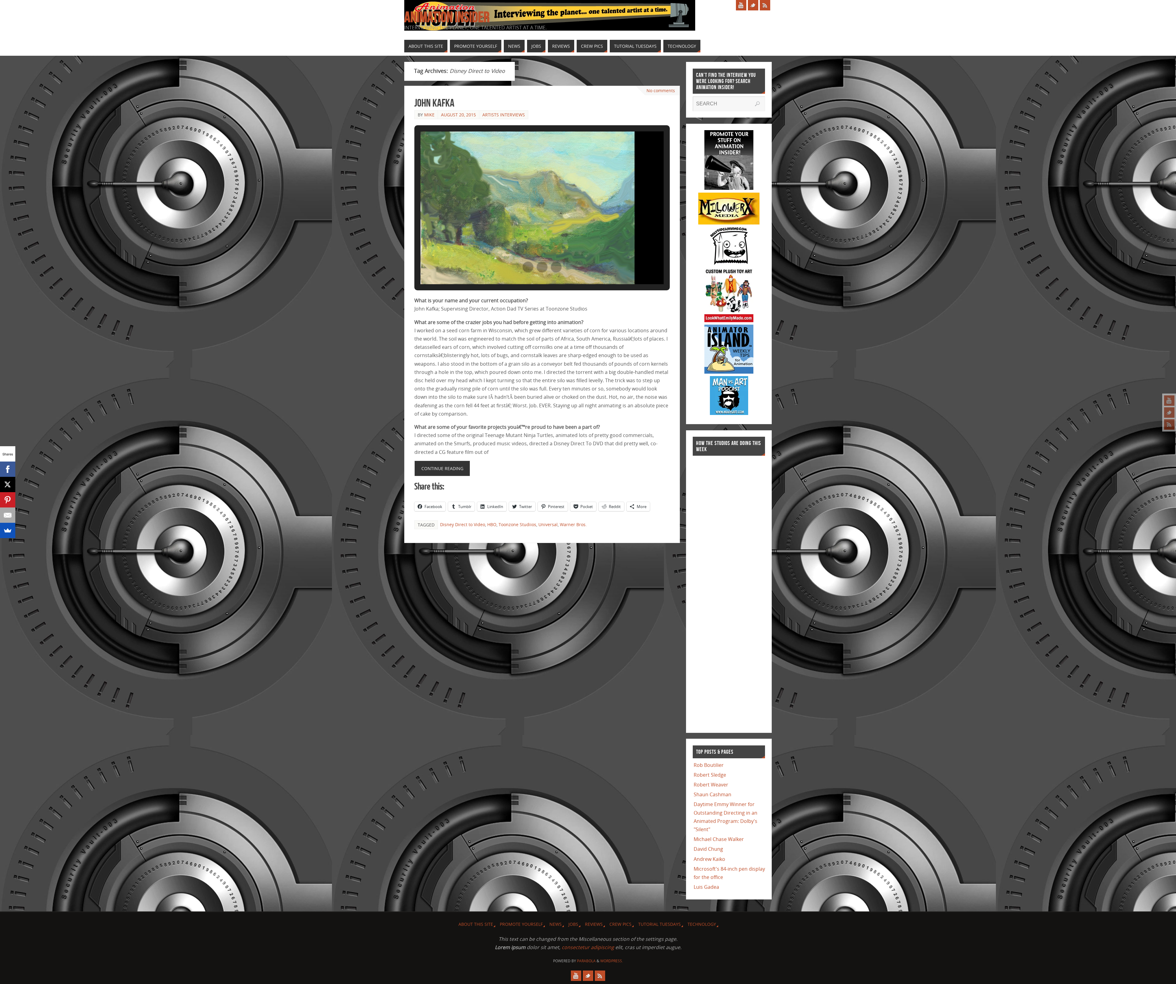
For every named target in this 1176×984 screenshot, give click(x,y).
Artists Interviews (503, 115)
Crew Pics (620, 924)
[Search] (757, 104)
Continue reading (442, 468)
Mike (429, 115)
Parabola (586, 960)
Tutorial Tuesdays (659, 924)
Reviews (594, 924)
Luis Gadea (706, 887)
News (555, 924)
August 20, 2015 (458, 115)
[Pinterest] (7, 499)
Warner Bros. (573, 524)
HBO (491, 524)
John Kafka (434, 103)
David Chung (708, 849)
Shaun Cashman (712, 794)
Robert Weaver (711, 784)
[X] (7, 484)
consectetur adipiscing (588, 947)
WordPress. (611, 960)
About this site (475, 924)
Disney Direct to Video (462, 524)
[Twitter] (1169, 412)
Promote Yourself (521, 924)
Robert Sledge (710, 774)
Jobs (573, 924)
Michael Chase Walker (719, 839)
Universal (548, 524)
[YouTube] (1169, 400)
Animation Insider (446, 17)
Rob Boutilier (709, 765)
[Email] (7, 515)
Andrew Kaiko (709, 859)
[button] (527, 267)
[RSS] (1169, 424)
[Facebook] (7, 469)
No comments (660, 90)
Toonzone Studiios (517, 524)
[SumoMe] (7, 530)
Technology (702, 924)
